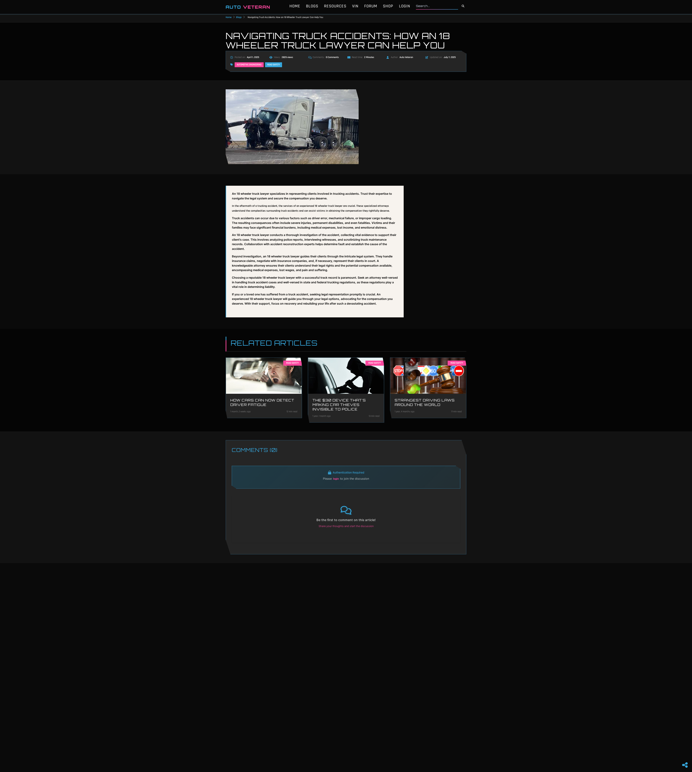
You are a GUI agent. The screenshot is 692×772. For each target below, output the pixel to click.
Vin (355, 6)
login (336, 479)
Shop (388, 6)
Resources (335, 6)
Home (294, 6)
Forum (370, 6)
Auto (248, 7)
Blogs (312, 6)
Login (404, 6)
